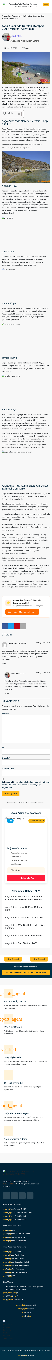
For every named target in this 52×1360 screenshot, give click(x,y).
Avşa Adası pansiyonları (19, 587)
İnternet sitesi (8, 769)
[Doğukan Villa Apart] (26, 850)
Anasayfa (6, 16)
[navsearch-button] (38, 4)
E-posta (6, 758)
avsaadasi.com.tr (9, 1184)
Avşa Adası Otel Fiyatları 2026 (21, 943)
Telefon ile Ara (27, 878)
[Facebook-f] (6, 1195)
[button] (5, 626)
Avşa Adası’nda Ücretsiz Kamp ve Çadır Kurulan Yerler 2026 (23, 27)
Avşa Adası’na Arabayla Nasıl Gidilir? (25, 917)
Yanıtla (4, 663)
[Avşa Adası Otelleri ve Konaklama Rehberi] (20, 6)
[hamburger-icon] (46, 4)
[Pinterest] (22, 1195)
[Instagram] (14, 1195)
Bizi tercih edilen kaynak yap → (22, 612)
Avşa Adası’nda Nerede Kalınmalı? (23, 935)
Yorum (5, 714)
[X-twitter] (30, 1195)
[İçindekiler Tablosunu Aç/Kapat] (18, 114)
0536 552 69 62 (37, 821)
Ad (4, 747)
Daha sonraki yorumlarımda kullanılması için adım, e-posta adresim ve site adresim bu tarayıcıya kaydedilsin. (26, 785)
